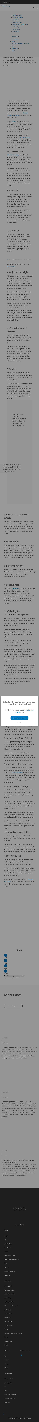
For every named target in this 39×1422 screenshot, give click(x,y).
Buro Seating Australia (19, 718)
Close (19, 722)
